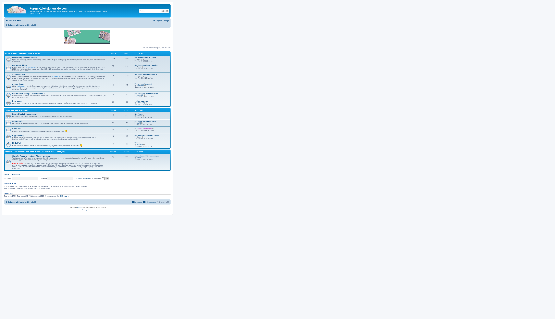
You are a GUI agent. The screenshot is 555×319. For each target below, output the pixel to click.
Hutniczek (140, 86)
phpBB (79, 207)
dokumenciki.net (19, 65)
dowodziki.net (18, 75)
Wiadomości (17, 121)
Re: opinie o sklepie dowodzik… (147, 74)
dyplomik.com (18, 84)
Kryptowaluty (18, 135)
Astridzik (140, 144)
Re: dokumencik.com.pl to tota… (147, 93)
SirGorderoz (64, 196)
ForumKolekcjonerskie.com (16, 110)
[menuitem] (19, 20)
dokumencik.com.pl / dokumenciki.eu (29, 93)
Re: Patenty (139, 114)
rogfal (139, 123)
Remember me (96, 178)
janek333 (140, 95)
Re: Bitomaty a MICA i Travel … (146, 57)
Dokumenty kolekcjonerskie (24, 58)
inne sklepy (17, 101)
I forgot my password (82, 178)
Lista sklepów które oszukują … (147, 156)
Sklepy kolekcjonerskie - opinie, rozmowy (23, 53)
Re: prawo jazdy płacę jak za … (146, 121)
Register (16, 175)
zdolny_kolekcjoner (144, 128)
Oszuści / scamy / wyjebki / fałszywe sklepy (31, 156)
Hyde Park (16, 143)
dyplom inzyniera (141, 101)
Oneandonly (141, 103)
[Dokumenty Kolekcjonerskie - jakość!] (17, 9)
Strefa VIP (16, 129)
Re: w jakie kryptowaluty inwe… (147, 135)
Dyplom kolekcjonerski (143, 84)
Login (6, 175)
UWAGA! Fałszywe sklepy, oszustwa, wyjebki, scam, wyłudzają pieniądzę (35, 152)
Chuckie (140, 116)
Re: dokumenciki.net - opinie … (147, 65)
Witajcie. (138, 143)
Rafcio (139, 157)
